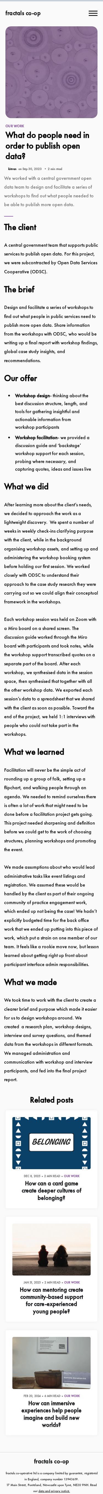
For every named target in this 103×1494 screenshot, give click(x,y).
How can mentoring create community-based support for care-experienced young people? (51, 1300)
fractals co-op (23, 13)
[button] (93, 13)
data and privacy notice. (54, 1491)
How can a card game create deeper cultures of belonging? (51, 1190)
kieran (12, 169)
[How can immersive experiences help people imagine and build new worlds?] (51, 1363)
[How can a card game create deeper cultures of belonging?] (51, 1143)
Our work (14, 126)
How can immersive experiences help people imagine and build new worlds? (51, 1414)
